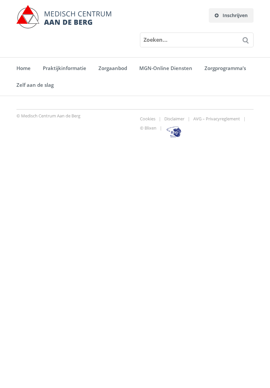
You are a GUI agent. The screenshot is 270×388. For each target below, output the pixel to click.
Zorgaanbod (112, 68)
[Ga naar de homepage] (63, 17)
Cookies (147, 119)
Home (23, 68)
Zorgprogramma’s (225, 68)
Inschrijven (234, 15)
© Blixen (148, 128)
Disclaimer (174, 119)
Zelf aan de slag (35, 85)
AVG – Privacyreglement (216, 119)
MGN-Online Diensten (165, 68)
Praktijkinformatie (64, 68)
